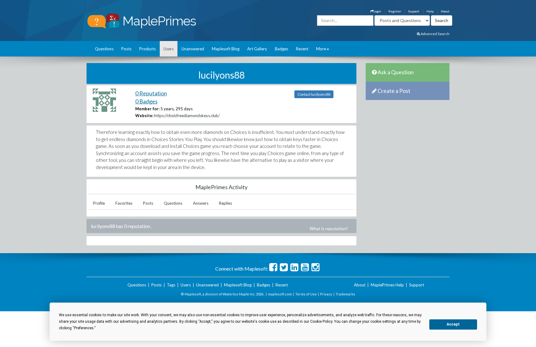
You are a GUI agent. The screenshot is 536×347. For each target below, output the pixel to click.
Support (413, 11)
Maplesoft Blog (225, 48)
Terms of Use (306, 294)
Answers (200, 203)
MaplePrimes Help (387, 284)
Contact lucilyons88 (313, 94)
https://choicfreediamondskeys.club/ (187, 115)
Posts (126, 48)
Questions (104, 48)
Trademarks (345, 294)
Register (394, 11)
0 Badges (146, 101)
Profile (99, 203)
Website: (144, 115)
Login (377, 11)
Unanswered (192, 48)
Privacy (326, 294)
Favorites (123, 203)
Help (430, 11)
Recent (302, 48)
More (321, 48)
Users (168, 48)
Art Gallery (257, 48)
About (445, 11)
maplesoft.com (280, 294)
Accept (453, 324)
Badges (281, 48)
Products (147, 48)
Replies (225, 203)
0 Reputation (151, 93)
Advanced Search (434, 34)
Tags (171, 284)
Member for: (147, 108)
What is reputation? (329, 228)
